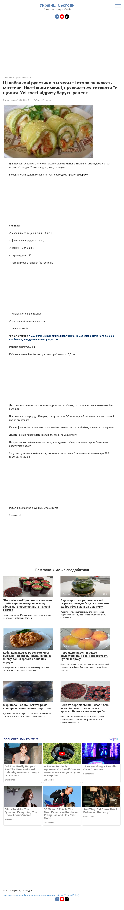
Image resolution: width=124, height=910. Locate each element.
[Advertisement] (62, 46)
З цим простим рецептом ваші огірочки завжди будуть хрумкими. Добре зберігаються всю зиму (85, 603)
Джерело (82, 174)
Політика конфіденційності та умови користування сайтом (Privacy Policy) (41, 895)
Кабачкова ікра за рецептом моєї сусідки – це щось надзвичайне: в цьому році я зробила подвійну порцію (27, 657)
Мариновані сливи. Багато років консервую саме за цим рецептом (27, 706)
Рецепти (46, 100)
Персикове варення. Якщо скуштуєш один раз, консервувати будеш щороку (84, 656)
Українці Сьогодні (57, 5)
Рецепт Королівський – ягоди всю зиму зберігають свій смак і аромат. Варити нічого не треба (84, 708)
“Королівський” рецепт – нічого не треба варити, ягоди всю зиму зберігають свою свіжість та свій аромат (27, 605)
